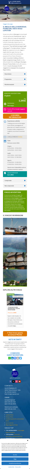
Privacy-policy (18, 466)
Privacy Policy (9, 417)
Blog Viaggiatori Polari (12, 425)
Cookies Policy (11, 466)
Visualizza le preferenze (15, 463)
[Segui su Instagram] (16, 381)
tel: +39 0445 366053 (15, 1)
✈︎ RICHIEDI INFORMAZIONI (15, 116)
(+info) (20, 137)
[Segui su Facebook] (10, 381)
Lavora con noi (9, 423)
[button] (27, 440)
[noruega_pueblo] (15, 286)
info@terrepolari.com (13, 394)
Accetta (15, 454)
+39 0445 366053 (11, 392)
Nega (15, 459)
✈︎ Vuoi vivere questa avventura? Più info (15, 334)
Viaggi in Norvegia (8, 24)
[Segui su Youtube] (19, 381)
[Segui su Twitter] (13, 381)
